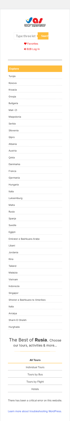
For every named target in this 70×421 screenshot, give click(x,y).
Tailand (12, 265)
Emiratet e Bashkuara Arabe (24, 238)
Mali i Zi (13, 110)
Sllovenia (13, 130)
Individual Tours (35, 367)
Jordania (13, 252)
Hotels (35, 389)
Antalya (13, 313)
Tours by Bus (35, 374)
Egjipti (12, 232)
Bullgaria (13, 103)
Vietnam (13, 279)
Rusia (12, 211)
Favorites (32, 43)
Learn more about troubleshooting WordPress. (35, 411)
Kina (11, 259)
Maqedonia (15, 116)
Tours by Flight (35, 381)
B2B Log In (33, 49)
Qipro (12, 137)
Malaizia (13, 272)
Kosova (13, 83)
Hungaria (14, 184)
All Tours (35, 359)
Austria (13, 150)
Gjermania (14, 177)
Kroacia (13, 89)
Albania (13, 143)
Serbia (12, 123)
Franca (12, 171)
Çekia (12, 157)
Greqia (12, 96)
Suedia (12, 225)
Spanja (12, 218)
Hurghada (14, 326)
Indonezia (14, 286)
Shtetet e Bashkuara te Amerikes (27, 299)
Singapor (13, 292)
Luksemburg (15, 198)
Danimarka (14, 164)
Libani (12, 245)
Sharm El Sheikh (18, 320)
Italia (11, 191)
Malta (12, 204)
